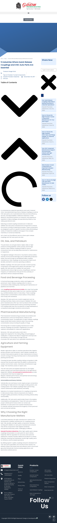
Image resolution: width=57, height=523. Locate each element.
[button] (28, 13)
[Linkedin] (47, 199)
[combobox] (48, 69)
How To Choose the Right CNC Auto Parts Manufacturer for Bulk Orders (49, 182)
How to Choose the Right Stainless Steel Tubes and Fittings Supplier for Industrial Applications (48, 135)
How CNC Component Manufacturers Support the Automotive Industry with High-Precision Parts (48, 151)
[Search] (42, 95)
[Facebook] (43, 199)
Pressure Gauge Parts (9, 71)
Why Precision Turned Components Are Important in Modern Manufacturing (48, 167)
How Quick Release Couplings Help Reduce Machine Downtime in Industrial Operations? (48, 102)
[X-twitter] (51, 199)
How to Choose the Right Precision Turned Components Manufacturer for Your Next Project (48, 118)
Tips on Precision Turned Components (14, 75)
